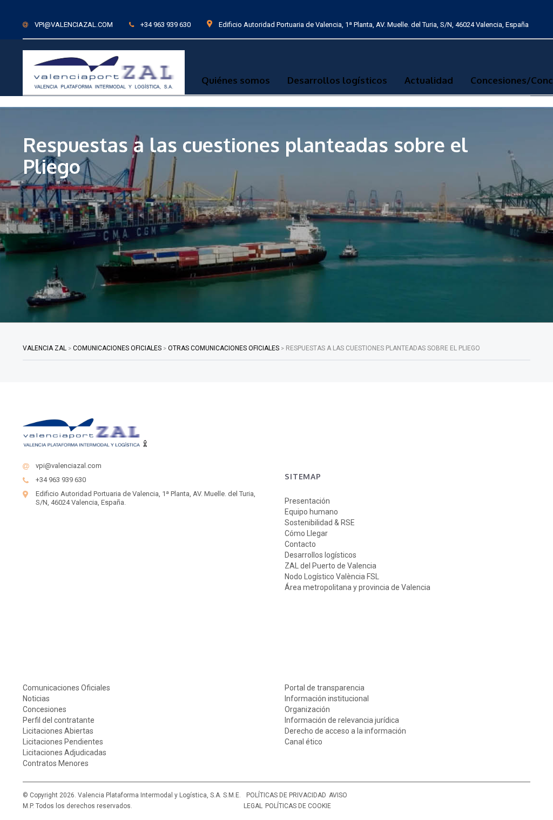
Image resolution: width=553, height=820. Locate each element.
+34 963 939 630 (165, 25)
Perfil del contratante (59, 720)
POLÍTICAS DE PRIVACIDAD (286, 795)
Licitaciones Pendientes (63, 741)
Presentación (307, 501)
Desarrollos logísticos (337, 80)
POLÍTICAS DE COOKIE (298, 806)
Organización (307, 709)
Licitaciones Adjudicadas (64, 752)
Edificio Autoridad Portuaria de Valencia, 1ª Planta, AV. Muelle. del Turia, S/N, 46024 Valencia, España (374, 25)
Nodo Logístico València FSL (332, 576)
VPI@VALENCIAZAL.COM (74, 25)
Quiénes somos (235, 80)
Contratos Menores (56, 763)
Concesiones (44, 709)
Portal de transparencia (325, 687)
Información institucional (327, 698)
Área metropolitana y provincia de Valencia (357, 587)
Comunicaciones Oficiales (66, 687)
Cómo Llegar (306, 533)
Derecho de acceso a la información (345, 731)
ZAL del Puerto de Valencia (330, 565)
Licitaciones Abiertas (58, 731)
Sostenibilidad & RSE (320, 522)
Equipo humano (311, 511)
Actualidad (428, 80)
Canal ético (303, 741)
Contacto (300, 544)
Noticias (36, 698)
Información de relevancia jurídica (342, 720)
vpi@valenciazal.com (69, 466)
